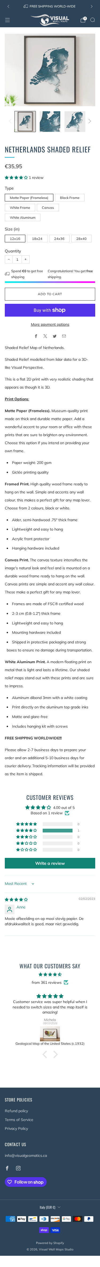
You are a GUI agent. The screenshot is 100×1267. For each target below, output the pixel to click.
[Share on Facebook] (36, 336)
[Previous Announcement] (8, 6)
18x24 (37, 238)
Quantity (13, 251)
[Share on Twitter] (55, 336)
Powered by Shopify (50, 1243)
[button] (17, 177)
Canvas (48, 207)
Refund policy (16, 1110)
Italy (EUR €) (47, 1207)
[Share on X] (45, 336)
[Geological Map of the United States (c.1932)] (50, 1033)
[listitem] (50, 6)
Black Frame (69, 197)
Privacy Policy (16, 1128)
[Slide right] (89, 121)
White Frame (20, 207)
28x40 (81, 238)
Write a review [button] (50, 863)
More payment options (50, 324)
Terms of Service (19, 1119)
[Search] (92, 19)
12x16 (15, 238)
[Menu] (7, 20)
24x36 (59, 238)
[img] (16, 899)
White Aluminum (22, 217)
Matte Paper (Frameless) (29, 197)
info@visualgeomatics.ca (26, 1155)
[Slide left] (11, 121)
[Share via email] (64, 336)
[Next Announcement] (92, 6)
